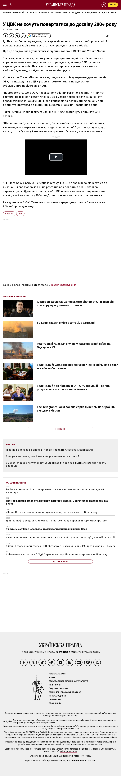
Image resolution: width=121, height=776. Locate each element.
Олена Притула (108, 749)
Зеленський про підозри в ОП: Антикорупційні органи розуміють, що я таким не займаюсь (73, 387)
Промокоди (55, 703)
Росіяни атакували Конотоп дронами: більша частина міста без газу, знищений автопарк (55, 491)
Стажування (55, 699)
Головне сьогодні (14, 296)
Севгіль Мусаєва (70, 749)
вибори (9, 214)
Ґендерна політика (58, 688)
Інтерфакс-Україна (22, 722)
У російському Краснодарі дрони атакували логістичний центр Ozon (46, 529)
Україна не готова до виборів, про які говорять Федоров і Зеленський (49, 449)
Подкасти (77, 12)
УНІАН (42, 85)
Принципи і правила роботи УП (65, 692)
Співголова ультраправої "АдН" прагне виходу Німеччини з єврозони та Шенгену (56, 554)
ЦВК (20, 214)
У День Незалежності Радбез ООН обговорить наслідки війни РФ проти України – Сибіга (60, 546)
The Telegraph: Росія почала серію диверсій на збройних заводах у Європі (76, 408)
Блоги (105, 12)
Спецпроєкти (92, 12)
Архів (114, 12)
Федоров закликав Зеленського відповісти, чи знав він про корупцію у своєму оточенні (75, 303)
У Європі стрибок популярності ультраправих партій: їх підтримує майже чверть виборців (56, 464)
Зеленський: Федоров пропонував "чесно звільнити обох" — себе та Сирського (77, 366)
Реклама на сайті (57, 674)
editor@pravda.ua (68, 751)
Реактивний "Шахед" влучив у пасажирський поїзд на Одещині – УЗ (74, 345)
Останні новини (16, 482)
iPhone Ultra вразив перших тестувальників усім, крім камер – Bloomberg (51, 512)
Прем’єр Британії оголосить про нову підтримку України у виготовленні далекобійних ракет (57, 502)
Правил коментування (63, 285)
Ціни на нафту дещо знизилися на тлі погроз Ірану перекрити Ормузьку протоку (56, 520)
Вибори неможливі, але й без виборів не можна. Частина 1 (42, 456)
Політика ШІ (55, 685)
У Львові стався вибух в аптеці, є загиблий (66, 323)
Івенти (66, 12)
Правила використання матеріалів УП (68, 681)
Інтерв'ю (56, 12)
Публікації (18, 12)
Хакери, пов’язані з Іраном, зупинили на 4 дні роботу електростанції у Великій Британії (60, 537)
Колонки (44, 12)
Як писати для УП (57, 696)
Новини (7, 12)
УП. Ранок (32, 12)
